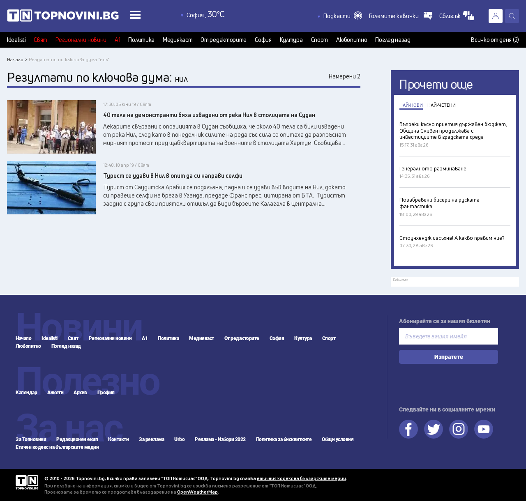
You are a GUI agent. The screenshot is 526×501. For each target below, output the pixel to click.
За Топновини (31, 439)
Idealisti (16, 40)
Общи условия (337, 439)
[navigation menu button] (135, 14)
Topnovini (27, 482)
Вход (496, 16)
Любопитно (351, 40)
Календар (26, 392)
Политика (141, 40)
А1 (117, 40)
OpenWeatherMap (197, 492)
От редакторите (224, 40)
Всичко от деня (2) (495, 40)
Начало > (17, 59)
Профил (106, 392)
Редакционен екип (77, 439)
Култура (291, 40)
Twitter (433, 429)
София (263, 40)
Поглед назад (392, 40)
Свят (40, 40)
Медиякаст (177, 40)
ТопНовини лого (81, 17)
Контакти (118, 439)
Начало (23, 338)
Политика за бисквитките (284, 439)
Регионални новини (80, 40)
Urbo (179, 439)
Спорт (319, 40)
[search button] (512, 16)
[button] (342, 16)
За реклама (151, 439)
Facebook (408, 429)
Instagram (458, 429)
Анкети (55, 392)
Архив (80, 392)
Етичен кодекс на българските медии (57, 447)
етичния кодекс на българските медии (301, 478)
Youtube (483, 429)
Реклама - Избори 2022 (220, 439)
